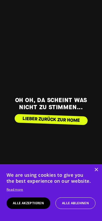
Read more (15, 189)
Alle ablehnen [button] (75, 203)
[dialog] (51, 192)
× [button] (96, 170)
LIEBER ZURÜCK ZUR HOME (51, 119)
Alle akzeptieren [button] (28, 203)
